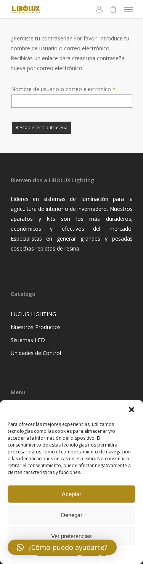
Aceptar (71, 494)
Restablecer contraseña (41, 127)
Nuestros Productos (36, 327)
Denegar (71, 515)
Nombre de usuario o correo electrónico (71, 89)
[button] (131, 409)
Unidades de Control (36, 353)
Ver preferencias (71, 536)
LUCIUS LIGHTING (33, 314)
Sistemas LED (28, 340)
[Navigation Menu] (128, 9)
